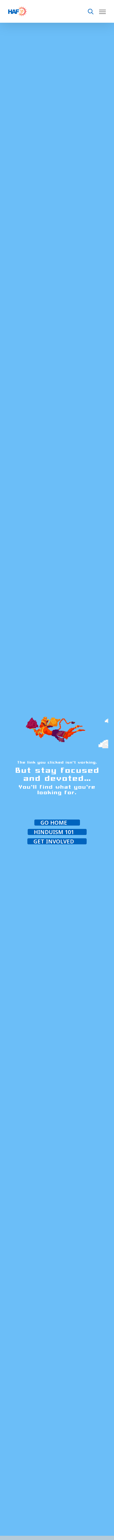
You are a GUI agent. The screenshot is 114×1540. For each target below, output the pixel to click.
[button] (57, 823)
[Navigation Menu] (102, 11)
